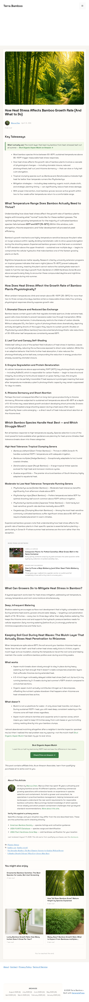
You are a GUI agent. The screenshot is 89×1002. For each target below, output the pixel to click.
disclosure (74, 837)
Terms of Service (40, 967)
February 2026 (37, 995)
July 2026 (26, 992)
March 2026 (22, 995)
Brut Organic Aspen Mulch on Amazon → (36, 147)
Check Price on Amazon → (44, 755)
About (6, 967)
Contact (13, 967)
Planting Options (13, 845)
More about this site (50, 808)
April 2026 (9, 995)
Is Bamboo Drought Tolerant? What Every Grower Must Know (28, 853)
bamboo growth (22, 847)
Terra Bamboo (13, 6)
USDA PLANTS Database (20, 828)
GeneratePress (78, 993)
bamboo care (12, 847)
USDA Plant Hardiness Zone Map (23, 832)
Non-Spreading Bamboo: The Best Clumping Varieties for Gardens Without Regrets (36, 850)
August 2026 (13, 992)
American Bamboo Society (21, 825)
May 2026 (50, 992)
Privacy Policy (25, 967)
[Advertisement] (44, 29)
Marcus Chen (15, 123)
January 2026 (52, 995)
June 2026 (38, 992)
